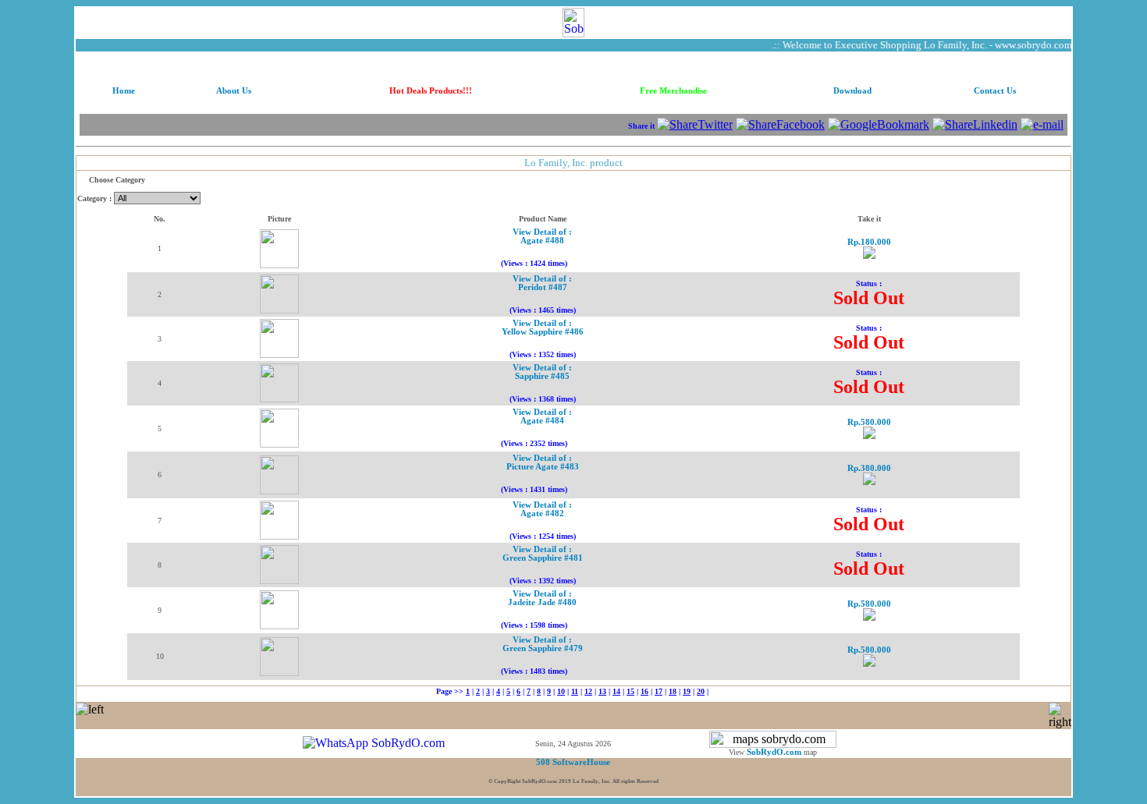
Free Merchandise (673, 91)
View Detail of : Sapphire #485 (542, 372)
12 (588, 691)
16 (644, 691)
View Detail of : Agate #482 (542, 509)
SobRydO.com (774, 752)
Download (852, 91)
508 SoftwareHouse (573, 762)
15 (630, 691)
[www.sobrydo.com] (573, 18)
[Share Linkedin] (974, 124)
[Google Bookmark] (878, 124)
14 (616, 691)
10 (561, 691)
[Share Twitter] (695, 124)
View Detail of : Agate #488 (542, 236)
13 (602, 691)
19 (687, 691)
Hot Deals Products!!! (430, 91)
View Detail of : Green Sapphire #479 (542, 644)
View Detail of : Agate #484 (542, 416)
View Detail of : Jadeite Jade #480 (542, 598)
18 (672, 691)
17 (658, 691)
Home (123, 91)
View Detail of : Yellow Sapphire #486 (543, 327)
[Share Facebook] (780, 124)
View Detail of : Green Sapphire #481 (542, 553)
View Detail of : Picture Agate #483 (542, 462)
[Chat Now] (374, 742)
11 (574, 691)
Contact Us (995, 91)
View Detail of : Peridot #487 (542, 283)
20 (701, 691)
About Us (233, 91)
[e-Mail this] (1042, 124)
